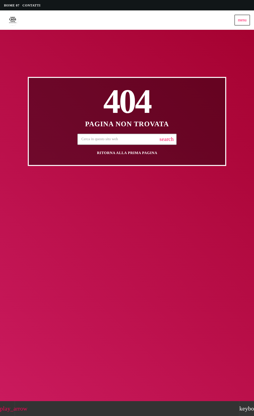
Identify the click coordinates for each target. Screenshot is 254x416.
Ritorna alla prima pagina (127, 153)
